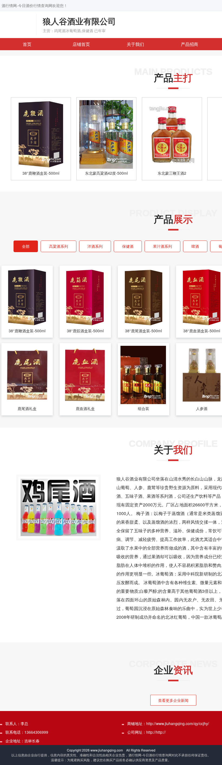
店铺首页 (81, 44)
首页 (27, 44)
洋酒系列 (95, 246)
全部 (26, 246)
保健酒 (127, 246)
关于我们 (135, 44)
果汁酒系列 (162, 246)
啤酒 (195, 246)
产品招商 (189, 44)
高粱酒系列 (58, 246)
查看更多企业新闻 (173, 700)
